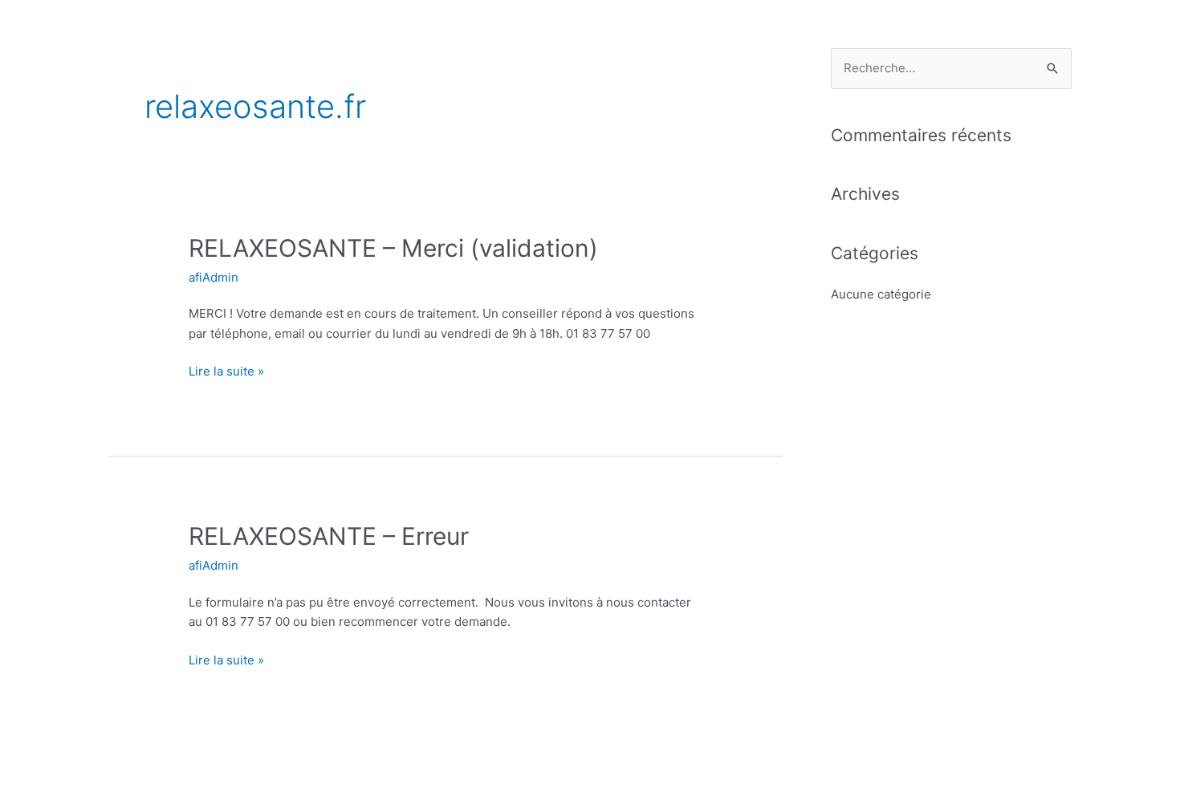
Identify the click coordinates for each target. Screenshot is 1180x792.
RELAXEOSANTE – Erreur (329, 536)
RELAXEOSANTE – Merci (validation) (393, 248)
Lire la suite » (226, 370)
